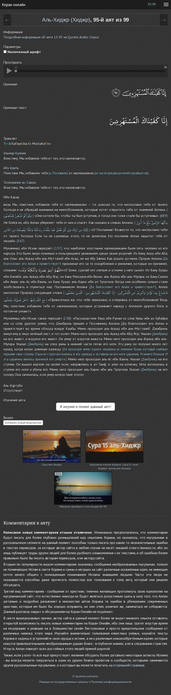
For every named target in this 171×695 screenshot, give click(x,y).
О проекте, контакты (85, 676)
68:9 (164, 216)
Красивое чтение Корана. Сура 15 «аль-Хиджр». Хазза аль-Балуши (114, 465)
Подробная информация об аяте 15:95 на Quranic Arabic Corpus (51, 37)
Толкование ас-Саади (19, 182)
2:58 (67, 318)
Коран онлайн (13, 4)
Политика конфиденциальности (111, 682)
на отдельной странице (127, 665)
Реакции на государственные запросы (64, 682)
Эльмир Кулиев (14, 153)
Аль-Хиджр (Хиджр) (66, 20)
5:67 (21, 241)
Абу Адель (11, 168)
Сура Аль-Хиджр (52, 464)
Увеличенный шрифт (23, 52)
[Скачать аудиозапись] (165, 67)
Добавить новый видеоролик (23, 422)
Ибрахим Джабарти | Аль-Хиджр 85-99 (83, 506)
